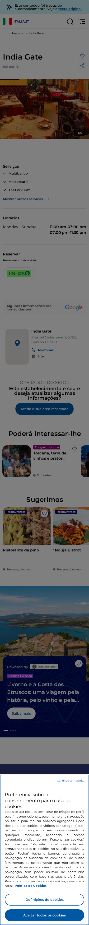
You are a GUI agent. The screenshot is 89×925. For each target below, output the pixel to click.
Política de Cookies (31, 886)
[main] (44, 849)
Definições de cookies (44, 899)
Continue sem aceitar (71, 780)
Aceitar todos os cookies (44, 915)
